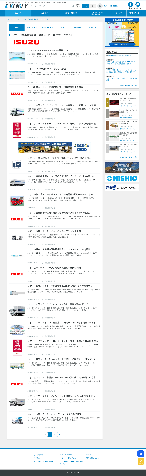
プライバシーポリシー (44, 461)
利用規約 (37, 458)
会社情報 (39, 455)
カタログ (44, 13)
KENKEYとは (134, 13)
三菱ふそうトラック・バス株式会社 (131, 106)
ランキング (93, 27)
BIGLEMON (98, 13)
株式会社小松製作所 (126, 117)
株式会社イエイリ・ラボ (128, 129)
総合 (16, 27)
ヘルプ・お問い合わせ (68, 458)
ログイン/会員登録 (110, 6)
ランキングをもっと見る (130, 157)
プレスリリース (47, 27)
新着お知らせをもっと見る (129, 85)
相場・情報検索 (71, 13)
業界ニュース (32, 27)
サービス (119, 13)
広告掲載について (93, 458)
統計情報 (77, 27)
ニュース (18, 13)
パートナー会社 (66, 455)
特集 (62, 27)
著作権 (88, 455)
